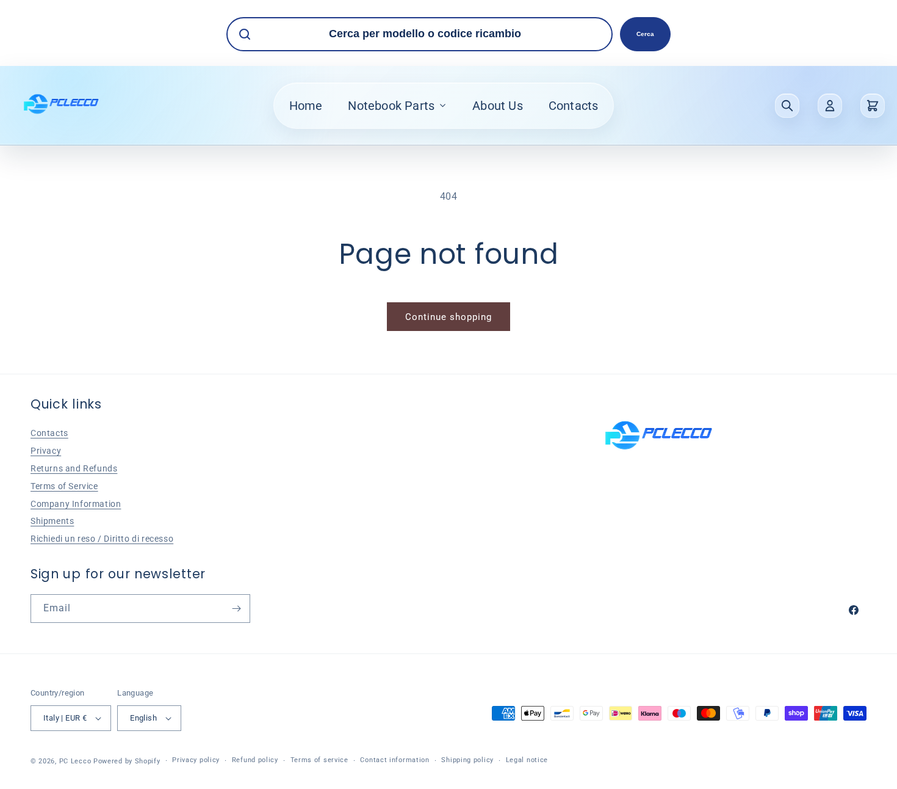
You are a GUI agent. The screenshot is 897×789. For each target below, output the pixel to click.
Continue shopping (448, 316)
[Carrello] (872, 105)
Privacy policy (196, 760)
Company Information (76, 504)
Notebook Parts (391, 105)
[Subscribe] (236, 608)
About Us (497, 105)
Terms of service (319, 760)
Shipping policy (467, 760)
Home (306, 105)
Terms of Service (64, 486)
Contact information (394, 760)
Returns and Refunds (74, 468)
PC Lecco (75, 761)
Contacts (574, 105)
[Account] (830, 105)
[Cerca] (787, 105)
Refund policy (255, 760)
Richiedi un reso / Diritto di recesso (102, 539)
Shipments (52, 521)
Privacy (46, 451)
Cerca (645, 34)
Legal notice (527, 760)
